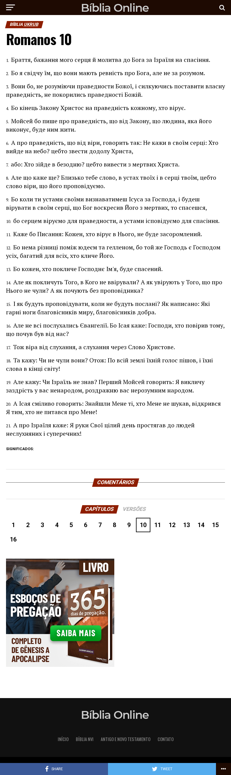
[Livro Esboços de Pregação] (115, 613)
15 (215, 525)
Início (63, 739)
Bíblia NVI (85, 739)
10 (143, 525)
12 (172, 525)
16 (13, 539)
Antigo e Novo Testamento (125, 739)
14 (201, 525)
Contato (166, 739)
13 (186, 525)
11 (157, 525)
